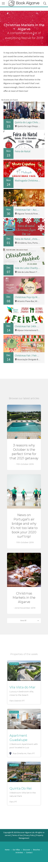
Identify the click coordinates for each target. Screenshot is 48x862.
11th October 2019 (25, 464)
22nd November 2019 (25, 608)
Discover (26, 849)
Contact (29, 852)
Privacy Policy (29, 835)
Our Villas (16, 849)
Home (7, 849)
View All (23, 620)
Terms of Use (17, 835)
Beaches (36, 849)
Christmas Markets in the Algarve (24, 597)
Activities (19, 852)
